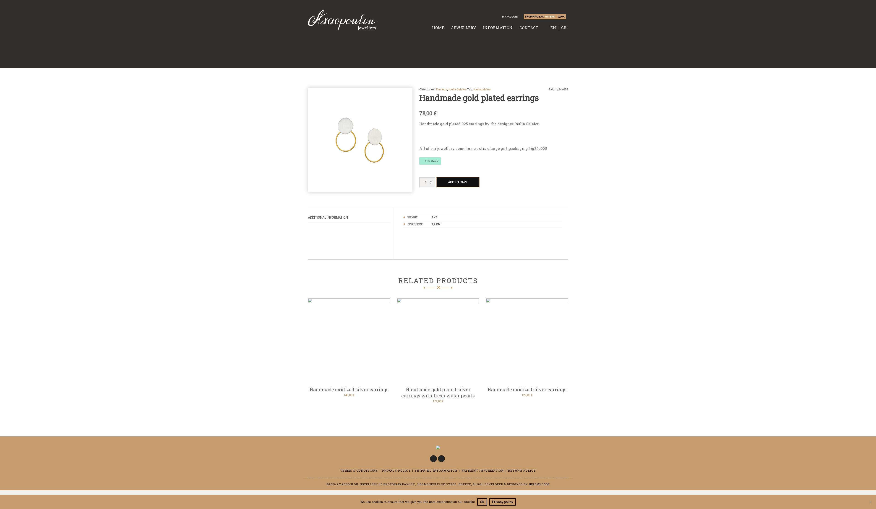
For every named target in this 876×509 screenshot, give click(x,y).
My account (510, 16)
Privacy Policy (396, 470)
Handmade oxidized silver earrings (349, 389)
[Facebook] (433, 458)
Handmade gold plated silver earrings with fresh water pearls (438, 392)
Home (438, 27)
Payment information (482, 470)
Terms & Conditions (359, 470)
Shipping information (436, 470)
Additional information (328, 217)
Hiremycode (539, 484)
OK (482, 502)
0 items (550, 16)
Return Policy (522, 470)
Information (498, 27)
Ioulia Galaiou (457, 89)
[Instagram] (441, 458)
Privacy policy (502, 502)
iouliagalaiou (482, 89)
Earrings (441, 89)
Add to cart (458, 182)
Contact (528, 27)
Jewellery (463, 27)
